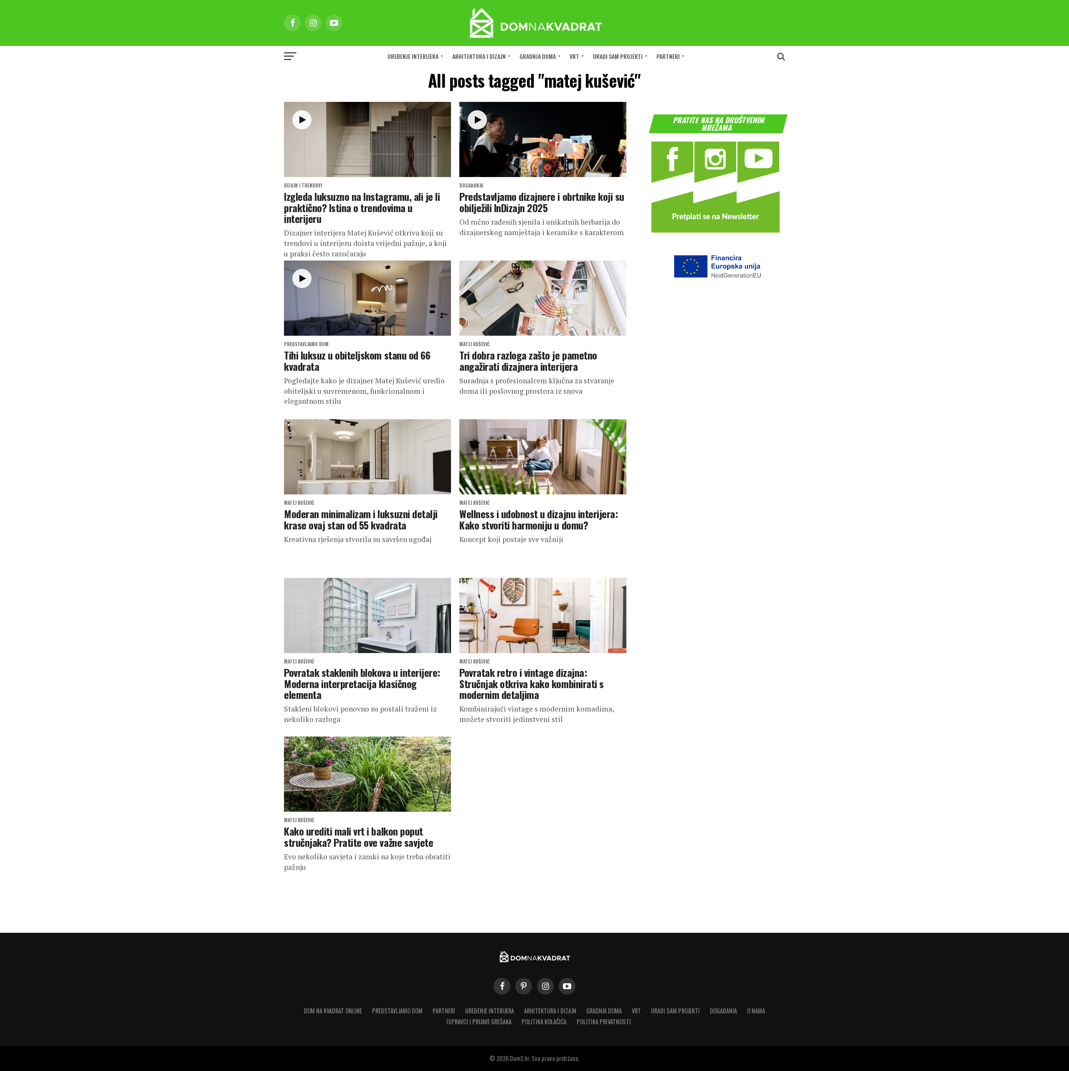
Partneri (668, 56)
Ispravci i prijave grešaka (479, 1021)
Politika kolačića (544, 1021)
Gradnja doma (537, 56)
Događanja (723, 1010)
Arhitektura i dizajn (479, 56)
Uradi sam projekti (618, 56)
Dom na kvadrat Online (333, 1010)
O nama (756, 1010)
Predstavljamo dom (397, 1010)
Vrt (574, 56)
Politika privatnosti (604, 1021)
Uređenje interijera (413, 56)
